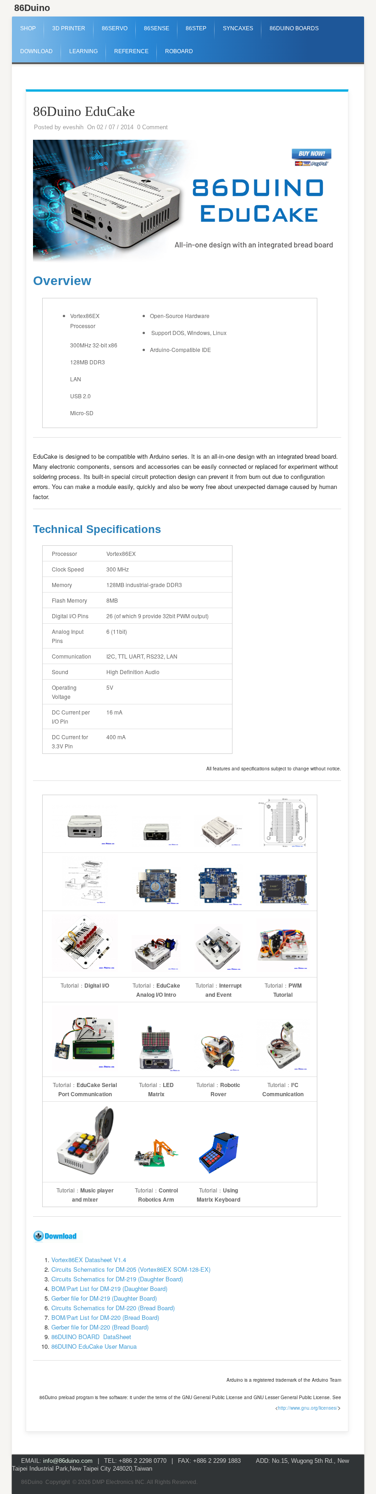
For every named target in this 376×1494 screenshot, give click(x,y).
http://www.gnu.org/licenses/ (307, 1408)
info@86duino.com (68, 1460)
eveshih (73, 127)
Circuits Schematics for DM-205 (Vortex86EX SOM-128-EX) (130, 1269)
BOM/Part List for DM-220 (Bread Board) (105, 1317)
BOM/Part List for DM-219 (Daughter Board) (109, 1288)
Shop (28, 28)
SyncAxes (238, 28)
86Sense (156, 28)
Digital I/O (96, 985)
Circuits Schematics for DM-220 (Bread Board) (113, 1307)
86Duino (32, 8)
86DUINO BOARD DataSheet (91, 1336)
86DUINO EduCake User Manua (94, 1346)
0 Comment (152, 127)
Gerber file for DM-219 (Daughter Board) (104, 1298)
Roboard (179, 51)
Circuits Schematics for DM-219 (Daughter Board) (117, 1278)
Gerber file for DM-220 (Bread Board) (100, 1327)
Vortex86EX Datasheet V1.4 (88, 1259)
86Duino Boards (294, 28)
